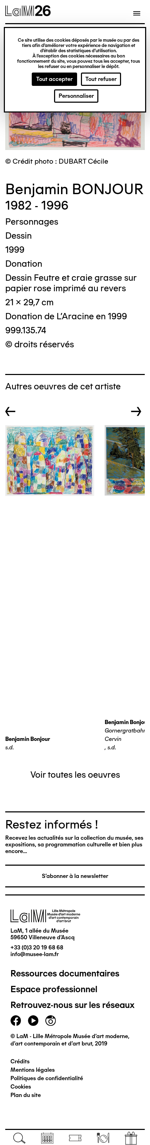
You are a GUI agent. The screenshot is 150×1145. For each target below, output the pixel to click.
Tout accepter (54, 79)
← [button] (10, 411)
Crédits (20, 1061)
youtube (33, 1020)
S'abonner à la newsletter (75, 876)
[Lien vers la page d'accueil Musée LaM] (28, 13)
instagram (50, 1020)
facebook (15, 1020)
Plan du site (25, 1095)
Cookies (20, 1086)
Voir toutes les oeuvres (75, 774)
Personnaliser (76, 96)
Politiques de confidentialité (46, 1078)
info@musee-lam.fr (34, 954)
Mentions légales (32, 1069)
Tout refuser (101, 79)
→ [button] (136, 411)
